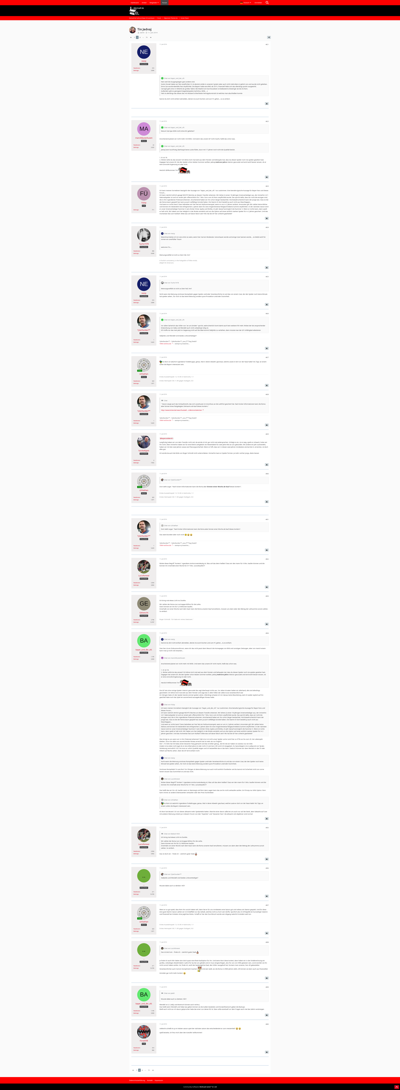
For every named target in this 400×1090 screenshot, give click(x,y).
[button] (246, 2)
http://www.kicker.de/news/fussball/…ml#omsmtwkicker (181, 410)
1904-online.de (165, 344)
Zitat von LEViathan (171, 525)
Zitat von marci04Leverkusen (174, 658)
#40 (267, 1024)
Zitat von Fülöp (169, 705)
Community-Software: (200, 1087)
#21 (267, 44)
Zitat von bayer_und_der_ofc (174, 78)
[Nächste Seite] (150, 37)
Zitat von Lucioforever (172, 779)
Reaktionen (137, 68)
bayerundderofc (167, 438)
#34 (267, 633)
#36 (267, 868)
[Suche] (267, 2)
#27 (267, 357)
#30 (267, 474)
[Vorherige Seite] (131, 37)
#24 (267, 227)
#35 (267, 828)
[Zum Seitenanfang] (396, 1087)
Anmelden (258, 3)
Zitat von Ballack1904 (172, 834)
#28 (267, 394)
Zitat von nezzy (169, 233)
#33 (267, 596)
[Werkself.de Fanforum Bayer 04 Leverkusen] (200, 11)
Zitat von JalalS (169, 993)
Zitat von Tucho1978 (171, 283)
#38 (267, 942)
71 (147, 37)
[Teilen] (269, 37)
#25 (267, 276)
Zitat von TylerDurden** (172, 480)
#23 (267, 186)
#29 (267, 434)
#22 (267, 121)
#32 (267, 559)
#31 (267, 519)
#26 (267, 313)
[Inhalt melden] (267, 103)
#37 (267, 905)
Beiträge (136, 70)
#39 (267, 987)
